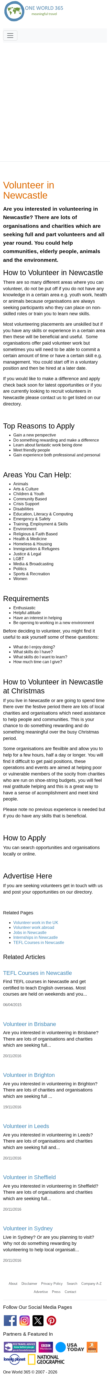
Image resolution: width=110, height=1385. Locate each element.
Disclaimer (29, 1284)
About (13, 1284)
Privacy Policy (52, 1284)
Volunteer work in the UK (35, 922)
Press (56, 1292)
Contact (70, 1292)
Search (72, 1284)
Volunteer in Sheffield (29, 1177)
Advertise (41, 1292)
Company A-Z (91, 1284)
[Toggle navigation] (10, 35)
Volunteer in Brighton (29, 1075)
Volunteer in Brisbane (29, 1024)
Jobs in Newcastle (30, 932)
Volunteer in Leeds (26, 1126)
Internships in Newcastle (35, 937)
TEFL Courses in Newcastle (38, 942)
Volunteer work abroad (33, 927)
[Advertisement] (55, 100)
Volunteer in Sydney (28, 1228)
